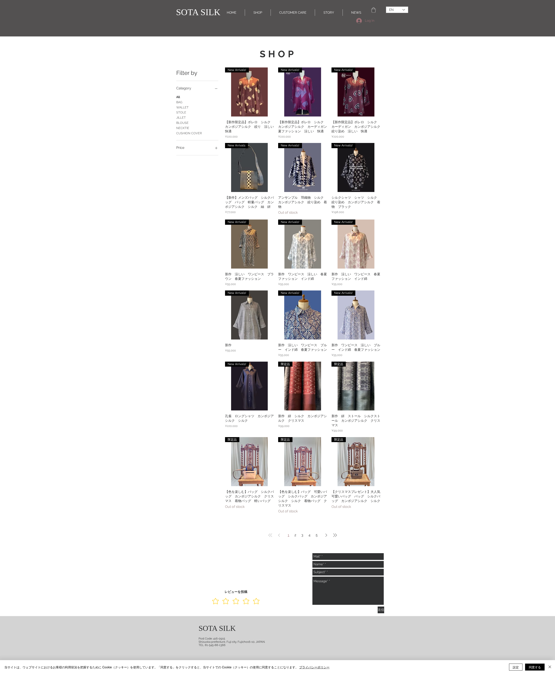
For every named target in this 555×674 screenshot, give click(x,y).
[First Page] (270, 535)
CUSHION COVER (189, 133)
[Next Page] (326, 535)
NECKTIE (182, 128)
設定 (516, 667)
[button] (373, 10)
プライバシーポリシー (314, 667)
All (178, 97)
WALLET (182, 107)
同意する (535, 667)
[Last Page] (335, 535)
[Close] (549, 667)
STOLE (181, 112)
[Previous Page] (279, 535)
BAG (179, 102)
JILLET (181, 117)
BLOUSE (182, 123)
